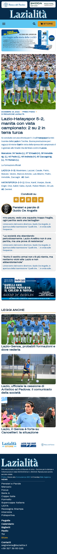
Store (4, 537)
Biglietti (5, 527)
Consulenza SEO (23, 477)
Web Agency (45, 477)
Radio (4, 531)
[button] (3, 23)
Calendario (7, 524)
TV (3, 534)
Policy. (4, 477)
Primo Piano (28, 112)
